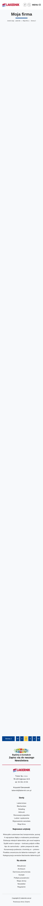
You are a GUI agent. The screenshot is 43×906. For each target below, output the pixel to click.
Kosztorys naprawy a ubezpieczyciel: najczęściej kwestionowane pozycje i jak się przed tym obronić (21, 423)
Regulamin (21, 887)
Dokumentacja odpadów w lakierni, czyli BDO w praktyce (21, 546)
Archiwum (21, 869)
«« (18, 739)
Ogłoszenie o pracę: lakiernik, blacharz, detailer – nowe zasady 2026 (21, 184)
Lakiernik (17, 20)
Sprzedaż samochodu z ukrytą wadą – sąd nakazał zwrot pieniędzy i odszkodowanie (21, 363)
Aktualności (21, 866)
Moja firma (26, 20)
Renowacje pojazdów (21, 815)
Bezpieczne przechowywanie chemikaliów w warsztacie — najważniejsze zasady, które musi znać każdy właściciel (21, 486)
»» (38, 739)
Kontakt (21, 875)
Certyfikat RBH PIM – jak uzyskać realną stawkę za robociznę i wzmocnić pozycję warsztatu (21, 68)
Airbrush (21, 812)
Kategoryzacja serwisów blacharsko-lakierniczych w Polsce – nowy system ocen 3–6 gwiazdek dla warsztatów (21, 301)
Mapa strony (21, 881)
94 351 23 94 (23, 782)
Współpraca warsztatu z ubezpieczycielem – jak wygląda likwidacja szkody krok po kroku (21, 718)
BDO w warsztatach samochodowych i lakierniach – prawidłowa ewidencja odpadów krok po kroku (21, 660)
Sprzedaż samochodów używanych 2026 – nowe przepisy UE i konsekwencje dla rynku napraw (21, 240)
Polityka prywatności (21, 878)
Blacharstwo (21, 806)
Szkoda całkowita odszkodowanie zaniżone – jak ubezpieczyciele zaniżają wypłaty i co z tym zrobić (21, 602)
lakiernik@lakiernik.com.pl (21, 790)
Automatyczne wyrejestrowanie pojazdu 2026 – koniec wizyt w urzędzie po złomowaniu (21, 128)
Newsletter (21, 755)
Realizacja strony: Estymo (21, 902)
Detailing (21, 809)
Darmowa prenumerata (21, 872)
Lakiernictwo (21, 803)
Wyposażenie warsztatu (21, 821)
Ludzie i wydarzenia (21, 818)
